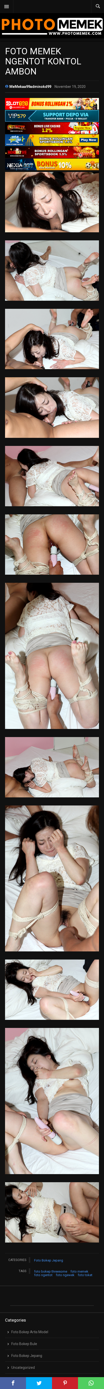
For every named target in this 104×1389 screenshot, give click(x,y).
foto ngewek (65, 1275)
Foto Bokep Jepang (48, 1260)
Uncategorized (23, 1368)
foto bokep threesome (50, 1271)
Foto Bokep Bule (24, 1344)
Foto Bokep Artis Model (29, 1332)
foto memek (79, 1271)
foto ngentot (43, 1275)
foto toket (85, 1275)
